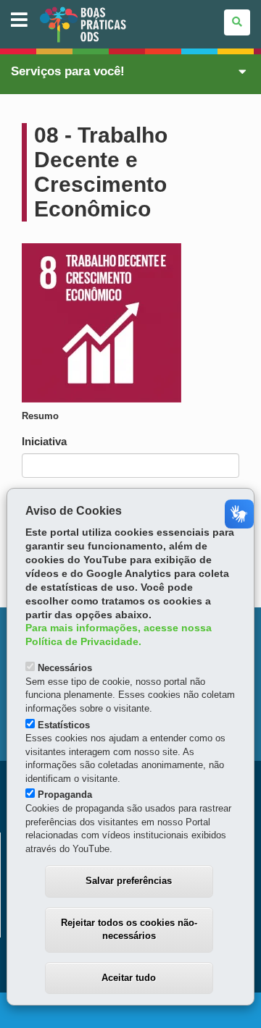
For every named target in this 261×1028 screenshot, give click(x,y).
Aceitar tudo (129, 977)
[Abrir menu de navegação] (19, 20)
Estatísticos (64, 725)
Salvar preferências (129, 880)
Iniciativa (44, 441)
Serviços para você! (68, 71)
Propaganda (65, 794)
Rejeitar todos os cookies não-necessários (129, 929)
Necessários (65, 667)
